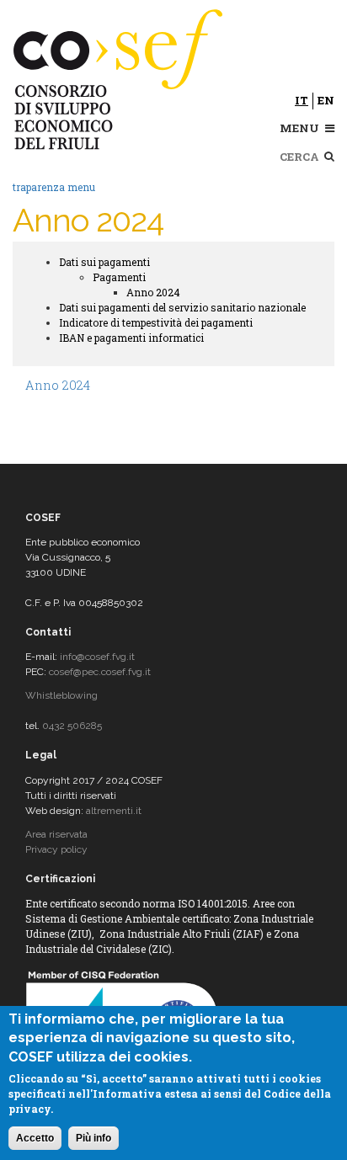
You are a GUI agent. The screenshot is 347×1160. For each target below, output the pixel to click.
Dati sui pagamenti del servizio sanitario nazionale (182, 307)
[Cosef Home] (120, 76)
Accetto (35, 1138)
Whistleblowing (61, 695)
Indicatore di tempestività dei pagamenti (156, 322)
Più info (93, 1138)
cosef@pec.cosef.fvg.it (100, 672)
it (301, 100)
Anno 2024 (153, 292)
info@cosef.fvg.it (97, 656)
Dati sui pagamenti (104, 262)
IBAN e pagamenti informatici (131, 337)
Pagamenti (119, 277)
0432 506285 (72, 726)
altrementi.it (113, 811)
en (326, 100)
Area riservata (56, 834)
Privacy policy (56, 849)
